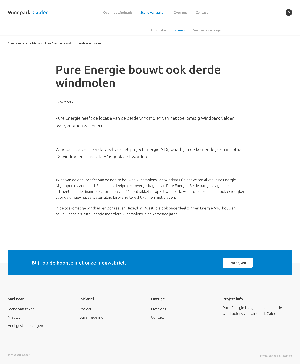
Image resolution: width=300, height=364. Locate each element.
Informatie (158, 30)
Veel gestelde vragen (25, 325)
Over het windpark (117, 12)
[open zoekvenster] (289, 12)
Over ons (180, 12)
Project (85, 309)
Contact (202, 12)
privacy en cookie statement (276, 355)
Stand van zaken (152, 12)
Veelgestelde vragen (207, 30)
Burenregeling (91, 317)
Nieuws (179, 30)
